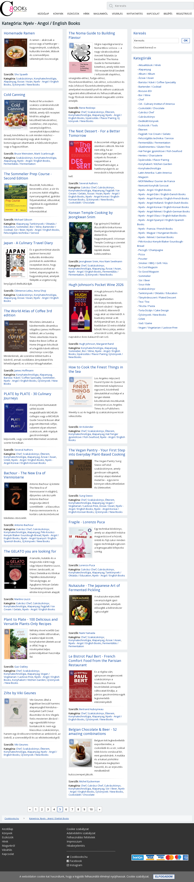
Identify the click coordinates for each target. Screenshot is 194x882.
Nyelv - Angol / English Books (33, 160)
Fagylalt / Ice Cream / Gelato (154, 134)
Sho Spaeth (21, 74)
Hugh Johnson (87, 344)
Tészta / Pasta (146, 306)
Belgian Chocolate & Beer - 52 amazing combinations (93, 731)
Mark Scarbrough (44, 153)
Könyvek (58, 13)
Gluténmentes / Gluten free (154, 146)
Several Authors (23, 449)
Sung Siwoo (86, 495)
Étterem (45, 454)
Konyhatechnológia (45, 78)
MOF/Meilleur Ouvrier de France (156, 181)
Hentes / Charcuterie (150, 155)
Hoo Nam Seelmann (110, 261)
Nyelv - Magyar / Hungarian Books (158, 232)
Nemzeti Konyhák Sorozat (153, 185)
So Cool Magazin (148, 267)
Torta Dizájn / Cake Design (153, 310)
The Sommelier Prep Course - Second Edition (28, 176)
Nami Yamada (87, 633)
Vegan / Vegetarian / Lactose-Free (27, 675)
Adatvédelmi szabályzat (81, 833)
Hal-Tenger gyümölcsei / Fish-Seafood (93, 435)
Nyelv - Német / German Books (156, 237)
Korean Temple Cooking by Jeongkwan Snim (91, 214)
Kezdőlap (43, 13)
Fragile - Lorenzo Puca (87, 522)
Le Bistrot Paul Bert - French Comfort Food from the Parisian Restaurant (95, 660)
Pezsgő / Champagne (150, 250)
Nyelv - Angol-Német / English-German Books (164, 211)
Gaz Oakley (21, 666)
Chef (19, 454)
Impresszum (74, 841)
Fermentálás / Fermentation (20, 163)
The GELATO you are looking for (30, 551)
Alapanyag (10, 81)
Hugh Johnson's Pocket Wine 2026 (96, 284)
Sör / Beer (19, 229)
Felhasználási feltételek (81, 837)
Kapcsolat (153, 13)
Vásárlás (117, 13)
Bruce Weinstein (23, 153)
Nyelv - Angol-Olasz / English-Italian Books (162, 215)
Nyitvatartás (135, 13)
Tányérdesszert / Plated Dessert (157, 297)
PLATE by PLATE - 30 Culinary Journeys (27, 395)
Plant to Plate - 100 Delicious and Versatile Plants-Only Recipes (31, 621)
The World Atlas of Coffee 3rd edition (28, 313)
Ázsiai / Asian (25, 81)
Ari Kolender (86, 427)
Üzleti (7, 460)
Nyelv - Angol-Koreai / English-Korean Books (28, 461)
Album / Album (146, 73)
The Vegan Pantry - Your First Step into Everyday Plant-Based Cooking (97, 452)
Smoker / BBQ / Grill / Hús (153, 263)
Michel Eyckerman (89, 781)
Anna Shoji (40, 290)
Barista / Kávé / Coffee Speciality (22, 377)
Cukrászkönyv (41, 529)
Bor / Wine (36, 226)
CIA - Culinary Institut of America (156, 104)
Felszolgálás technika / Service (21, 232)
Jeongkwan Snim (88, 261)
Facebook (75, 861)
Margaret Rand (105, 344)
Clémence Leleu (23, 290)
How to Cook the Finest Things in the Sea (96, 369)
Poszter (142, 258)
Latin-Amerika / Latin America (155, 172)
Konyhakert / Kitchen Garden (29, 680)
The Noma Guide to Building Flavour (92, 35)
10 (91, 809)
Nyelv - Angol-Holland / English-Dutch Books (163, 202)
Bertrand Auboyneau (91, 709)
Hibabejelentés (76, 845)
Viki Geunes (21, 744)
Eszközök (73, 13)
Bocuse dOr (145, 91)
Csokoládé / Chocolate (82, 202)
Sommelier (22, 226)
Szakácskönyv (24, 78)
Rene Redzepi (87, 107)
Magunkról (101, 13)
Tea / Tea (143, 301)
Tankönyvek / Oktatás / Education (157, 293)
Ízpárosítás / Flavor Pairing (101, 118)
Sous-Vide (144, 284)
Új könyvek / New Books (26, 84)
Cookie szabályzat (78, 829)
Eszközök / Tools (148, 125)
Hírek (86, 13)
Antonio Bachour (24, 525)
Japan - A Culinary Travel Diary (28, 243)
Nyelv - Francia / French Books (155, 228)
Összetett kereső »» (144, 47)
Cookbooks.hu (12, 818)
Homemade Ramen (19, 33)
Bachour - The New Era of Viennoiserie (24, 475)
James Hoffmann (24, 370)
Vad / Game (145, 323)
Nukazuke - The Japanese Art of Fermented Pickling (94, 587)
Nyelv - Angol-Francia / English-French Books (163, 198)
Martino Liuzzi (22, 599)
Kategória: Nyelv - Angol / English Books (49, 818)
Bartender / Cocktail (149, 86)
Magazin (143, 177)
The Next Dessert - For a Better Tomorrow (94, 133)
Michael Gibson (23, 219)
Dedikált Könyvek (148, 121)
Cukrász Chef (24, 529)
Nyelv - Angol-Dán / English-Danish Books (162, 194)
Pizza (141, 254)
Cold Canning (14, 94)
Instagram (75, 865)
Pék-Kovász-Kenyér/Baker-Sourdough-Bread (29, 533)
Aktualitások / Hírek (149, 65)
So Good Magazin (148, 271)
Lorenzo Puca (87, 565)
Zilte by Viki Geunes (20, 693)
